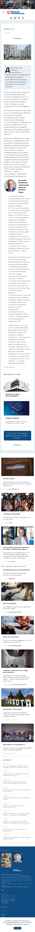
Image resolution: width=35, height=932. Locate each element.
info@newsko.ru (4, 907)
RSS (2, 915)
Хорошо (17, 928)
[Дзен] (11, 18)
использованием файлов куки (13, 922)
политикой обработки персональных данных (19, 923)
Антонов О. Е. (14, 899)
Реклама (3, 914)
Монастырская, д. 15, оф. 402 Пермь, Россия (8, 901)
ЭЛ (5, 882)
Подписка (3, 917)
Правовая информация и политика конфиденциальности (15, 886)
